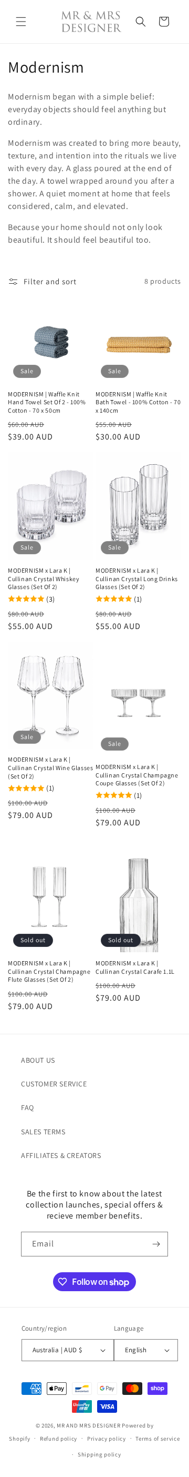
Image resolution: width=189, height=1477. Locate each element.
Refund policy (58, 1438)
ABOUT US (38, 1060)
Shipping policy (99, 1454)
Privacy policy (106, 1438)
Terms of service (157, 1438)
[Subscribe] (155, 1244)
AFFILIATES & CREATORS (61, 1155)
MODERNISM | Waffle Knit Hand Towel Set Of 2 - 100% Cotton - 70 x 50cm (47, 402)
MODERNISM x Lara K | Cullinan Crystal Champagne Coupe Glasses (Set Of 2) (137, 775)
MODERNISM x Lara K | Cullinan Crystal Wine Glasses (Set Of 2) (50, 767)
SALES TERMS (43, 1131)
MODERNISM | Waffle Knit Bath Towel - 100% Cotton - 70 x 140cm (138, 402)
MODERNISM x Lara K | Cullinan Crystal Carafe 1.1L (135, 967)
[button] (21, 21)
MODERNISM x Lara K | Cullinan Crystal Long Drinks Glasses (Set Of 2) (137, 578)
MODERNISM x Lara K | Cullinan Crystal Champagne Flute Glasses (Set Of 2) (49, 971)
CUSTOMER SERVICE (54, 1084)
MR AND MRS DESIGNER (88, 1425)
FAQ (27, 1107)
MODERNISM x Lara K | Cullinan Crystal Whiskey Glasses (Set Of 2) (43, 578)
